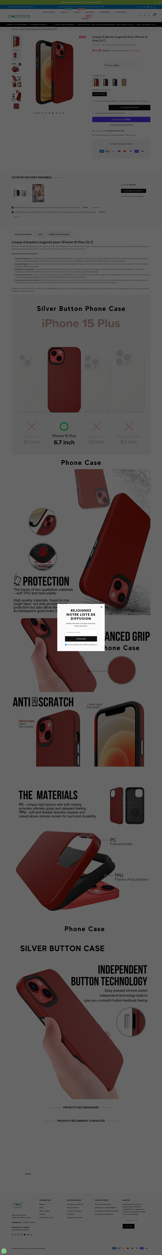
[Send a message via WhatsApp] (4, 1251)
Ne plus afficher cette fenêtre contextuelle (82, 645)
